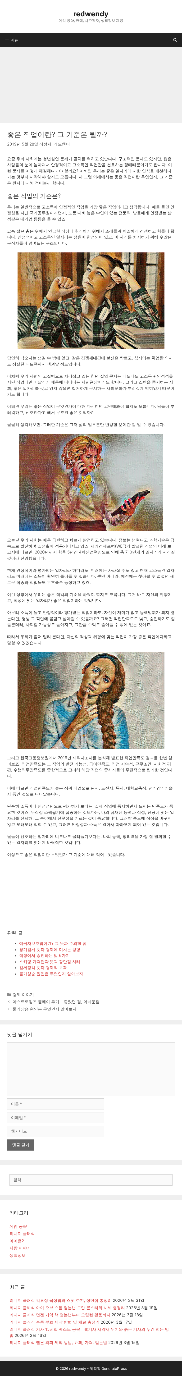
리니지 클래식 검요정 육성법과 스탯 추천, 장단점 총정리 (60, 1300)
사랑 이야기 (20, 1248)
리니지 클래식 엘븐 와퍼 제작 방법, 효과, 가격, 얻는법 (58, 1342)
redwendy (91, 13)
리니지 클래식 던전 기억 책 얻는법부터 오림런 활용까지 (59, 1314)
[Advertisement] (91, 83)
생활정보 (17, 1255)
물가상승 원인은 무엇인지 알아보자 (45, 1009)
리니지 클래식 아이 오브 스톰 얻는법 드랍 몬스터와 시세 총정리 (67, 1307)
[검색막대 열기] (175, 40)
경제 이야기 (23, 994)
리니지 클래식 (22, 1233)
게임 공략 (18, 1226)
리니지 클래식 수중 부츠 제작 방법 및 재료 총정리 (54, 1322)
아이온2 (16, 1241)
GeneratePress (114, 1368)
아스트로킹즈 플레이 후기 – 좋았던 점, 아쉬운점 (56, 1001)
